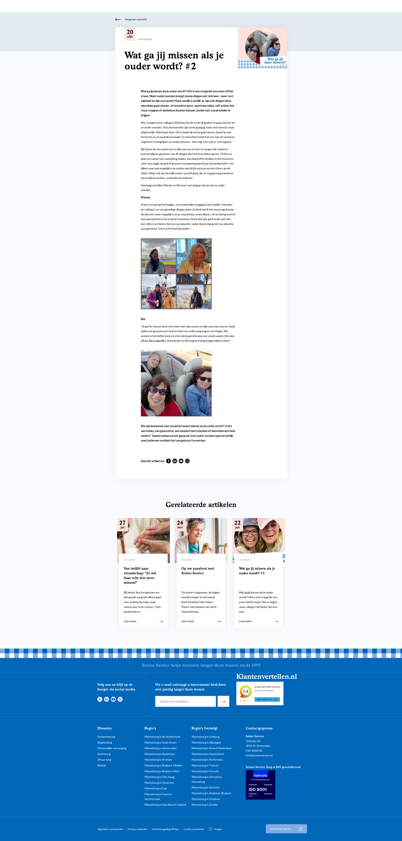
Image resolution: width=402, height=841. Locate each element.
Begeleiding (104, 742)
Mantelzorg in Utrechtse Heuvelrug (207, 779)
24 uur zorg (104, 759)
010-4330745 (254, 750)
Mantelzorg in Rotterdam (207, 759)
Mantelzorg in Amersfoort (160, 742)
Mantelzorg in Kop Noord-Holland (165, 804)
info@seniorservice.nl (259, 755)
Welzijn (101, 765)
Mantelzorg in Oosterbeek (208, 754)
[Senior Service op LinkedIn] (106, 698)
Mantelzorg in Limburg (205, 736)
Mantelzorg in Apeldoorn (159, 754)
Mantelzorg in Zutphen (206, 799)
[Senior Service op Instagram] (120, 698)
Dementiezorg (106, 736)
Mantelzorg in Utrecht (205, 771)
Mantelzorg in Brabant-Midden (163, 765)
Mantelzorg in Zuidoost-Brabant (211, 793)
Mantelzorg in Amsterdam (160, 748)
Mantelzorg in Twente (205, 765)
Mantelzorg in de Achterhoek (162, 736)
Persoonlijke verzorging (111, 748)
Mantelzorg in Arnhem (158, 759)
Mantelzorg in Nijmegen (206, 742)
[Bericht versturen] (223, 701)
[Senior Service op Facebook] (99, 698)
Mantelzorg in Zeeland (205, 787)
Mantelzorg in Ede (155, 788)
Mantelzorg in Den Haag (159, 777)
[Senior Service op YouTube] (113, 698)
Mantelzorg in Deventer (159, 782)
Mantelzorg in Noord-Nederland (211, 748)
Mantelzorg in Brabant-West (162, 771)
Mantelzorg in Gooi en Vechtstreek (157, 796)
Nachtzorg (104, 754)
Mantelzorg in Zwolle (205, 804)
